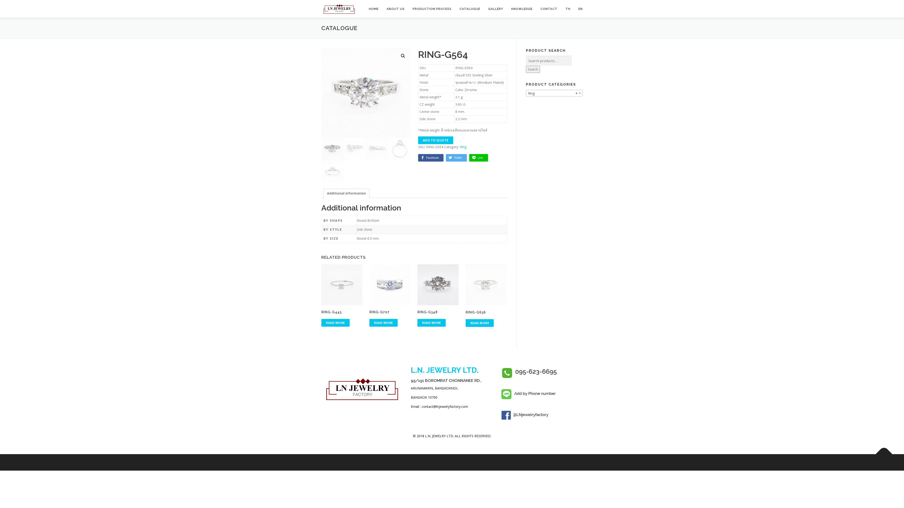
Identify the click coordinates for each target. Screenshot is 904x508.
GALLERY (495, 9)
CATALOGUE (470, 9)
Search (533, 69)
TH (567, 9)
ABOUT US (396, 9)
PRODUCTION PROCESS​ (432, 9)
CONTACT (549, 9)
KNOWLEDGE (522, 9)
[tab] (346, 193)
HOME (374, 9)
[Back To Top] (884, 454)
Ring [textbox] (552, 93)
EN (580, 9)
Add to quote (435, 140)
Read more (335, 323)
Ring (463, 147)
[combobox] (554, 93)
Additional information (346, 193)
